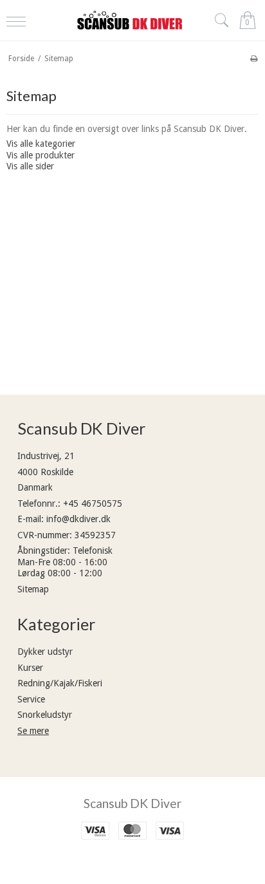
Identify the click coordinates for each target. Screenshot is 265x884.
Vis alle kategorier (40, 143)
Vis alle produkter (40, 155)
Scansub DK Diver (132, 803)
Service (31, 699)
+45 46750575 (92, 503)
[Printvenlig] (254, 58)
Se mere (33, 731)
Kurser (30, 668)
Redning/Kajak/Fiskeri (59, 683)
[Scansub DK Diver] (132, 20)
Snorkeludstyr (44, 715)
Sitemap (33, 589)
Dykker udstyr (45, 651)
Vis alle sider (30, 166)
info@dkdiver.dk (78, 519)
